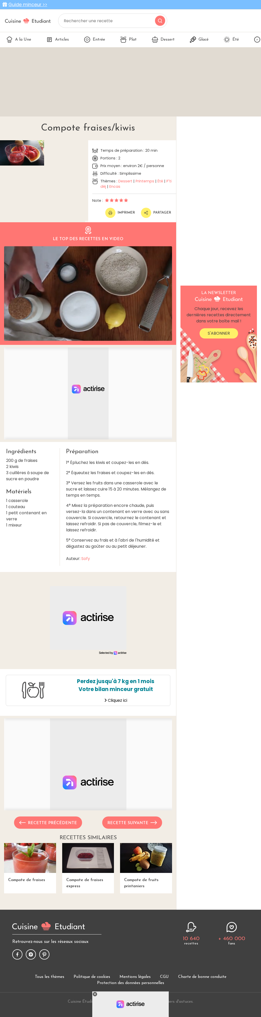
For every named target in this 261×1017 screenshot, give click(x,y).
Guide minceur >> (27, 5)
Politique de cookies (92, 977)
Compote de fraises (26, 880)
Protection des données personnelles (130, 983)
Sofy (85, 559)
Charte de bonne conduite (202, 977)
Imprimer (126, 212)
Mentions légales (135, 977)
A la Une (23, 40)
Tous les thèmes (49, 977)
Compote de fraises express (84, 883)
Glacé (203, 40)
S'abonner (219, 333)
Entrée (99, 40)
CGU (164, 977)
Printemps (145, 181)
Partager (162, 212)
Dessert (168, 40)
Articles (62, 40)
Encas (114, 186)
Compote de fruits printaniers (141, 883)
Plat (133, 40)
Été (235, 40)
